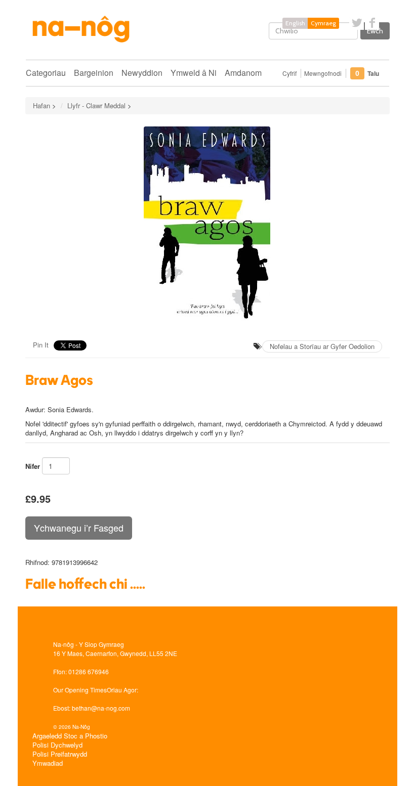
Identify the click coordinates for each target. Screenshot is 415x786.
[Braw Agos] (207, 223)
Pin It (41, 345)
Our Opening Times (80, 689)
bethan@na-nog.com (101, 708)
